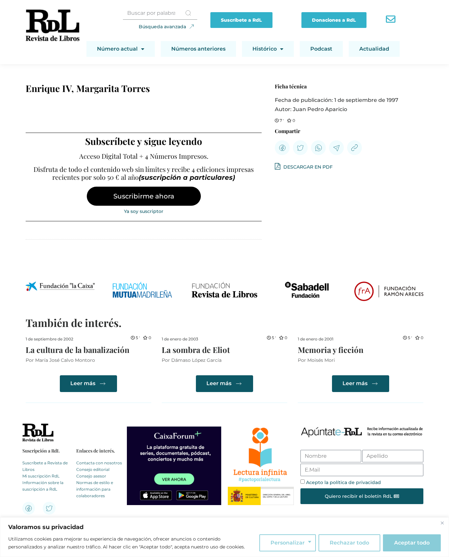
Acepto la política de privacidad (343, 482)
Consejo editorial (92, 469)
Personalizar (288, 543)
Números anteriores (198, 49)
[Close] (442, 523)
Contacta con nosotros (99, 462)
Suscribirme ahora (143, 196)
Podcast (321, 49)
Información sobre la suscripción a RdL (42, 486)
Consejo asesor (91, 476)
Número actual (117, 49)
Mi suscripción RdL (40, 476)
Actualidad (374, 49)
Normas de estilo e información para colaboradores (94, 489)
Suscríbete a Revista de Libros (45, 466)
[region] (224, 537)
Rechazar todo (349, 543)
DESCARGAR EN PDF (307, 167)
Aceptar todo (412, 543)
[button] (282, 147)
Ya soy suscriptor (143, 211)
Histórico (264, 49)
